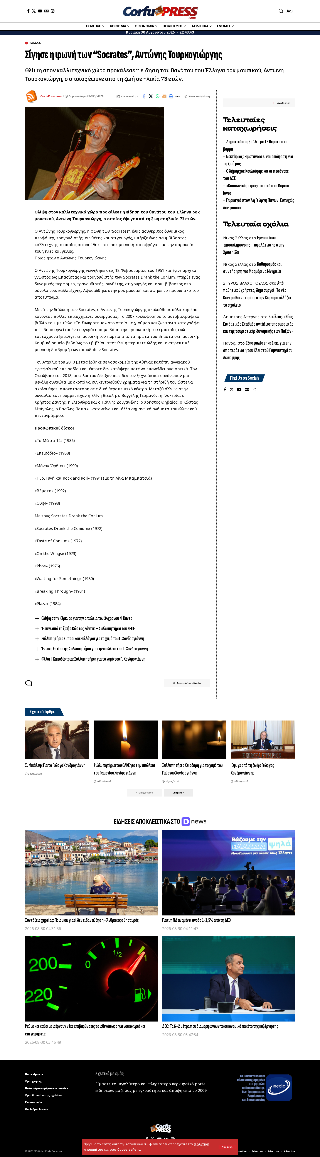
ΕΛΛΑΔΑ (34, 43)
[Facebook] (28, 11)
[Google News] (46, 11)
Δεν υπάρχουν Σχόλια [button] (189, 683)
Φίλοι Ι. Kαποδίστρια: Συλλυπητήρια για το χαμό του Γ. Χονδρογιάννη (93, 659)
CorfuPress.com (50, 96)
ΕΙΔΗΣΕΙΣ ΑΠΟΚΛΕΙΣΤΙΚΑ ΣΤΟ (147, 821)
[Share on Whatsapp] (157, 96)
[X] (34, 11)
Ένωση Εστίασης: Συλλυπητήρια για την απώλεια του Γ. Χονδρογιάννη (94, 649)
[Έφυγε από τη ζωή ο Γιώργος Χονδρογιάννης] (263, 740)
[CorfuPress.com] (160, 11)
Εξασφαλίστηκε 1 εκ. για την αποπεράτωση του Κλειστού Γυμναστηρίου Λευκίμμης (257, 350)
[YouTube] (40, 11)
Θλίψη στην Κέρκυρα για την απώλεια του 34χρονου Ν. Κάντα (86, 618)
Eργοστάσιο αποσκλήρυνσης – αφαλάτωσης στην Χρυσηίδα (253, 245)
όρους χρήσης (128, 1149)
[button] (227, 1147)
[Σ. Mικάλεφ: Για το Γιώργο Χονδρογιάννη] (57, 740)
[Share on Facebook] (144, 96)
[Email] (164, 96)
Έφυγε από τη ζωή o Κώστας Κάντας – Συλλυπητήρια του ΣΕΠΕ (88, 628)
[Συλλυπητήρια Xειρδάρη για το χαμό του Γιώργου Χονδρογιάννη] (194, 740)
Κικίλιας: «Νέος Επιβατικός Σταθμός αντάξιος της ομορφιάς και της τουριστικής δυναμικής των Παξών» (258, 323)
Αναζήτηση (283, 102)
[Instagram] (53, 11)
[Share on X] (151, 96)
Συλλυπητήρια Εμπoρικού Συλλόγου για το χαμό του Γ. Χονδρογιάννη (92, 638)
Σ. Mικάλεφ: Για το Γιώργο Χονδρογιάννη (55, 765)
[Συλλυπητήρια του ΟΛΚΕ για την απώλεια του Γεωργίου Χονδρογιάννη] (126, 740)
